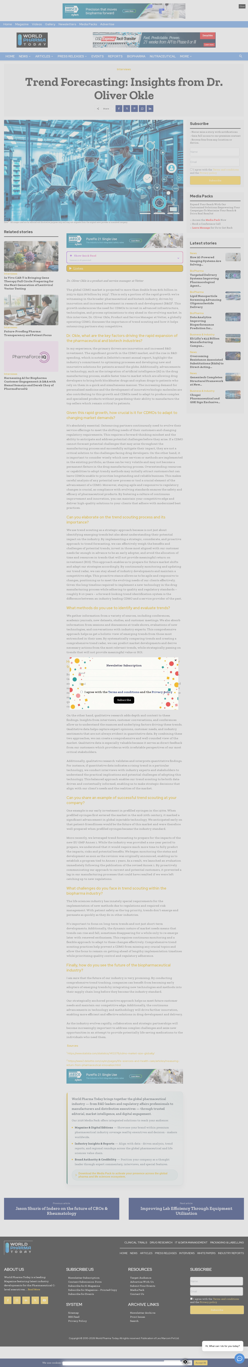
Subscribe (124, 700)
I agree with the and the (128, 692)
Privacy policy (162, 692)
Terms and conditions (123, 692)
